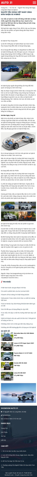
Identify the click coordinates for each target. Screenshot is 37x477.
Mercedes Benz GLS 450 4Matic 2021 (24, 334)
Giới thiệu (4, 432)
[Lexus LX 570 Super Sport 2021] (7, 346)
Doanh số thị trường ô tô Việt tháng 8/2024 (15, 295)
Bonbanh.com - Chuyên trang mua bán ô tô (18, 475)
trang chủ (4, 8)
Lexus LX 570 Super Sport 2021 (24, 343)
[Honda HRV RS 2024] (7, 366)
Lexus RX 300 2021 (20, 373)
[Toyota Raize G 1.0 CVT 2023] (7, 356)
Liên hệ (3, 440)
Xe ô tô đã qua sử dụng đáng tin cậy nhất (15, 309)
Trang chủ (4, 428)
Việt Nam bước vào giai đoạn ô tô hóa (14, 288)
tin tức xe (13, 8)
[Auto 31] (11, 2)
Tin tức (3, 436)
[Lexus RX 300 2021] (7, 376)
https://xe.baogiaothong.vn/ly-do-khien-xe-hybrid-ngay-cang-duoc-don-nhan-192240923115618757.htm (17, 276)
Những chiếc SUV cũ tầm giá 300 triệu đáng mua (17, 324)
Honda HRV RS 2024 (20, 363)
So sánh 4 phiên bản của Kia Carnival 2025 (15, 291)
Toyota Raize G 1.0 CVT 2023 (23, 353)
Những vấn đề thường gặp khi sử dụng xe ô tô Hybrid (19, 327)
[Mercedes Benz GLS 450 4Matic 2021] (7, 336)
